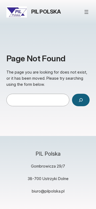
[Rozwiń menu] (86, 12)
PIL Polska (46, 11)
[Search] (81, 100)
